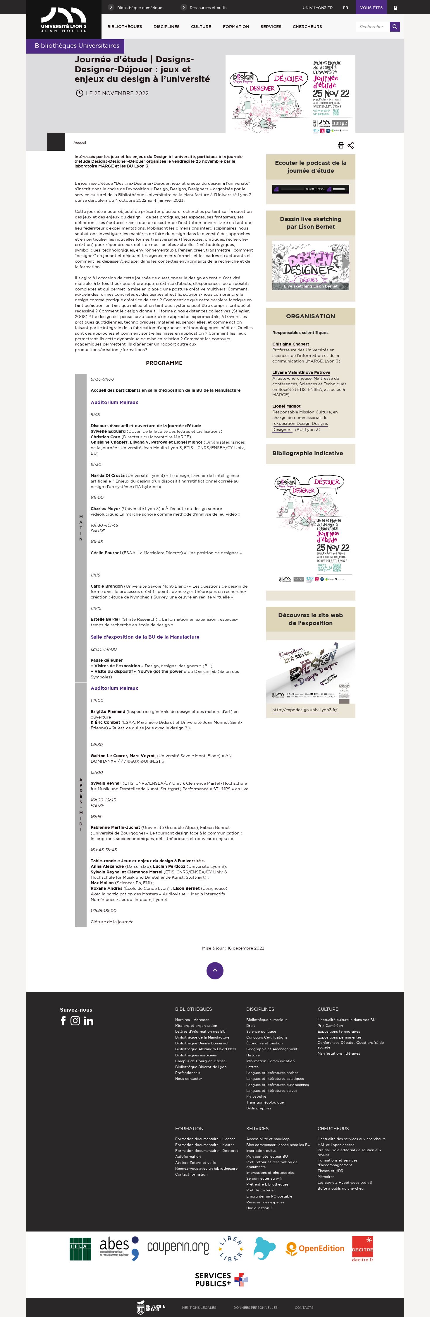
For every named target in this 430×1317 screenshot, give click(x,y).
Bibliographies (258, 1108)
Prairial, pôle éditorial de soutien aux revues (349, 1152)
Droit (250, 1025)
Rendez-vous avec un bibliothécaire (206, 1168)
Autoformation (188, 1156)
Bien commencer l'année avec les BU (278, 1145)
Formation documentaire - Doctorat (206, 1150)
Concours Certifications (266, 1037)
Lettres (252, 1067)
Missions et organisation (196, 1025)
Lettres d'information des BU (200, 1031)
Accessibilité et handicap (268, 1139)
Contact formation (191, 1174)
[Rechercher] (395, 27)
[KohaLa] (264, 1249)
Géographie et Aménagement (271, 1049)
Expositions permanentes (340, 1037)
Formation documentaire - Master (204, 1145)
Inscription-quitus (261, 1150)
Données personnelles (255, 1307)
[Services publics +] (221, 1280)
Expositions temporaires (339, 1031)
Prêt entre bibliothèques (267, 1184)
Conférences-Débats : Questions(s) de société (351, 1045)
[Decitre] (362, 1249)
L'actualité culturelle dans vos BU (347, 1020)
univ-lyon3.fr (318, 8)
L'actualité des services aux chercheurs (352, 1139)
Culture (201, 26)
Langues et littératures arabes (272, 1073)
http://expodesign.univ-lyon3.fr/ (305, 709)
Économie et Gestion (264, 1043)
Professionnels (187, 1073)
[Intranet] (395, 7)
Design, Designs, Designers (181, 189)
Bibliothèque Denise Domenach (202, 1043)
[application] (310, 189)
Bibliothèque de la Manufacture (202, 1037)
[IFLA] (80, 1249)
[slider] (341, 189)
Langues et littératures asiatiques (275, 1078)
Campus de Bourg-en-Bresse (200, 1061)
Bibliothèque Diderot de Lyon (200, 1067)
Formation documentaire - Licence (205, 1139)
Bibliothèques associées (196, 1055)
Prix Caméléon (330, 1025)
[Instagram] (75, 1021)
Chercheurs (307, 26)
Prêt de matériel (260, 1190)
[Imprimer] (341, 146)
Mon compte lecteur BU (267, 1156)
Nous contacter (188, 1078)
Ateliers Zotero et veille (195, 1162)
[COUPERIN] (178, 1249)
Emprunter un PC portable (269, 1196)
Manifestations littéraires (339, 1053)
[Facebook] (63, 1021)
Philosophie (256, 1096)
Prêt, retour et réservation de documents (271, 1164)
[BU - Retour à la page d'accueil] (64, 19)
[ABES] (119, 1249)
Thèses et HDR (330, 1171)
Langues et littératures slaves (271, 1090)
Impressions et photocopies (270, 1172)
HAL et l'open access (336, 1145)
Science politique (261, 1031)
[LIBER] (231, 1249)
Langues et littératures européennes (277, 1085)
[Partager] (350, 146)
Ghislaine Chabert (290, 344)
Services (271, 26)
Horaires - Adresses (192, 1020)
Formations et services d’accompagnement (337, 1162)
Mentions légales (199, 1307)
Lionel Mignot (286, 406)
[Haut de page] (215, 970)
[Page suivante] (346, 263)
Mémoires (326, 1177)
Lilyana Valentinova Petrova (301, 372)
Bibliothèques (124, 26)
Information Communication (270, 1061)
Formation (236, 26)
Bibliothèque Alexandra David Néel (205, 1049)
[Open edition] (314, 1249)
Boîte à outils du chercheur (341, 1188)
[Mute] (329, 189)
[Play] (276, 189)
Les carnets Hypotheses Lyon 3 (345, 1182)
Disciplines (167, 26)
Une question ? (259, 1208)
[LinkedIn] (88, 1021)
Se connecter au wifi (264, 1178)
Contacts (304, 1307)
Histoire (253, 1055)
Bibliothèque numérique (267, 1020)
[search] (377, 27)
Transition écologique (265, 1102)
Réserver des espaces (265, 1202)
